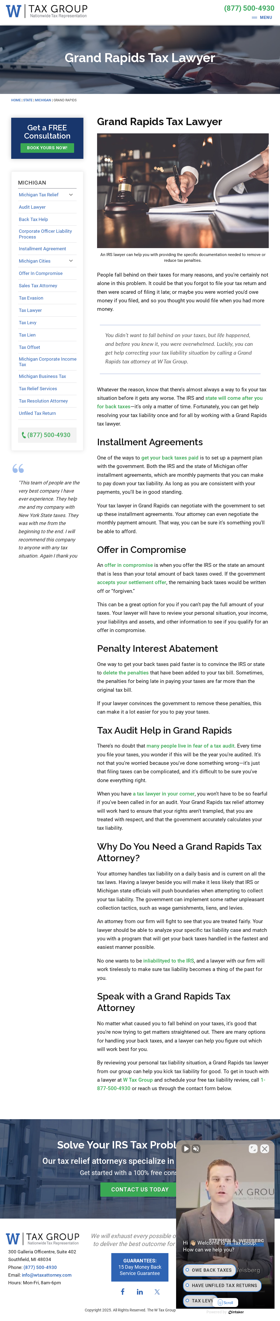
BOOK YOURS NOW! (47, 147)
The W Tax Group (46, 14)
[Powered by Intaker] (236, 1312)
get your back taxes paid (170, 458)
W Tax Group (138, 1080)
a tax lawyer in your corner (164, 794)
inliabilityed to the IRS (168, 961)
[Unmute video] (186, 1148)
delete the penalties (126, 673)
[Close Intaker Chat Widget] (264, 1148)
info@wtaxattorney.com (47, 1275)
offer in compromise (128, 565)
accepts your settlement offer (131, 582)
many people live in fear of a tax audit (190, 746)
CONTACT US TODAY (140, 1189)
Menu (266, 17)
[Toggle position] (253, 1148)
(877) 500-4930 (249, 8)
